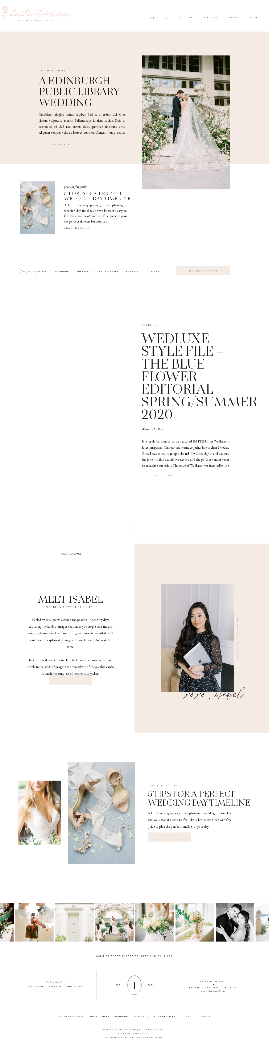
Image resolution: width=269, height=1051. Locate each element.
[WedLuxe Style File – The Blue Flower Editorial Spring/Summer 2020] (75, 376)
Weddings (150, 325)
